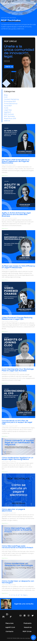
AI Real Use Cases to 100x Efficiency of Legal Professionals (18, 266)
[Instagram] (28, 615)
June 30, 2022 (12, 461)
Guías (6, 108)
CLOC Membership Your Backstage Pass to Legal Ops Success (18, 370)
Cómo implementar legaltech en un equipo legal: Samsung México (17, 458)
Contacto (9, 631)
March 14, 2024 (13, 218)
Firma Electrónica (10, 103)
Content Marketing (11, 99)
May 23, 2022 (12, 584)
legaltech (7, 112)
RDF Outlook (9, 114)
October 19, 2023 (13, 321)
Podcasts (27, 623)
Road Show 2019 (10, 118)
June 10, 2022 (12, 513)
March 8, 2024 (12, 269)
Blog (6, 95)
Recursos (9, 623)
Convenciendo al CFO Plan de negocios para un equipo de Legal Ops (17, 422)
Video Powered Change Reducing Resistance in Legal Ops (17, 318)
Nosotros (28, 627)
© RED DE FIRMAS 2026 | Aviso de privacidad (18, 638)
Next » (25, 595)
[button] (34, 3)
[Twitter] (32, 615)
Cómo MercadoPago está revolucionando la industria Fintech (17, 546)
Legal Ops (8, 110)
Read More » (5, 175)
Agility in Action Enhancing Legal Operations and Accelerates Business (16, 214)
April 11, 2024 (12, 165)
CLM (5, 97)
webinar (7, 121)
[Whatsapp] (33, 637)
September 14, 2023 (14, 372)
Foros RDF (8, 106)
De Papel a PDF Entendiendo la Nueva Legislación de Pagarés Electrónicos (15, 161)
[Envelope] (20, 615)
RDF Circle (27, 631)
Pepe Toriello (5, 165)
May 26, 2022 (12, 549)
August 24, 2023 (13, 426)
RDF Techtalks (9, 116)
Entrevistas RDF (10, 101)
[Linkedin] (24, 615)
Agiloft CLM (10, 627)
